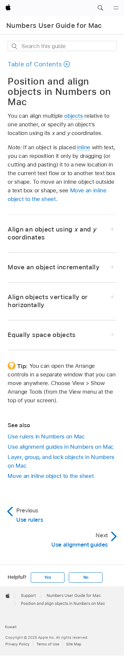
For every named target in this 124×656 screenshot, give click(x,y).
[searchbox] (62, 46)
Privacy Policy (17, 644)
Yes (47, 577)
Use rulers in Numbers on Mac (46, 436)
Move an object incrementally (54, 267)
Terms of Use (47, 644)
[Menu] (116, 8)
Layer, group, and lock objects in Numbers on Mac (61, 461)
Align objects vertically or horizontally (48, 301)
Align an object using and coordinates (52, 233)
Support (28, 595)
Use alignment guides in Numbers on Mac (60, 446)
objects (73, 115)
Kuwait (11, 626)
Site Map (73, 644)
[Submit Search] (14, 46)
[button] (100, 8)
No (86, 577)
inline (83, 147)
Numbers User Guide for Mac (54, 26)
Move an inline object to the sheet (51, 476)
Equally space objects (41, 335)
